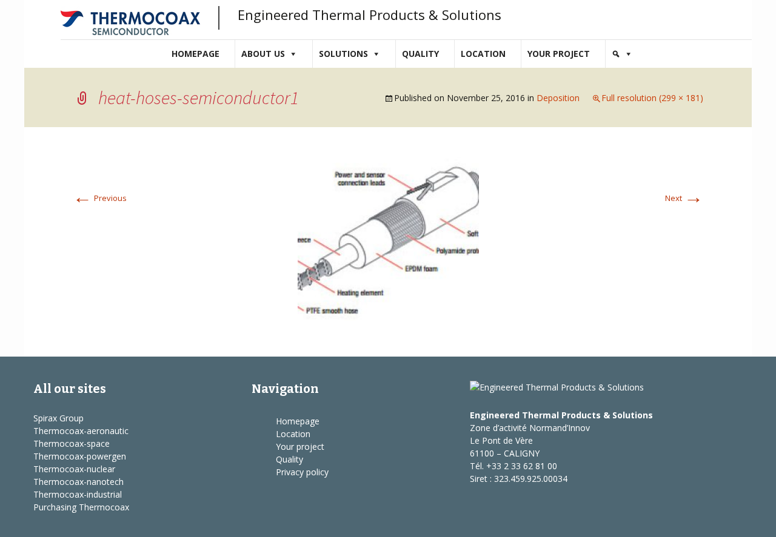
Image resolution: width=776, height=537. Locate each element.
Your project (558, 53)
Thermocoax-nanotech (78, 481)
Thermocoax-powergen (79, 456)
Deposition (558, 98)
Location (483, 53)
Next (684, 198)
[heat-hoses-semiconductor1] (388, 241)
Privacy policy (302, 472)
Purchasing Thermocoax (81, 507)
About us (263, 53)
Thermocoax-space (71, 443)
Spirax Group (58, 418)
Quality (420, 53)
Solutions (343, 53)
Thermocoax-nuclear (74, 469)
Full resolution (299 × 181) (652, 98)
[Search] (622, 54)
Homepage (195, 53)
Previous (100, 198)
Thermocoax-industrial (77, 494)
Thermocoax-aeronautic (81, 431)
